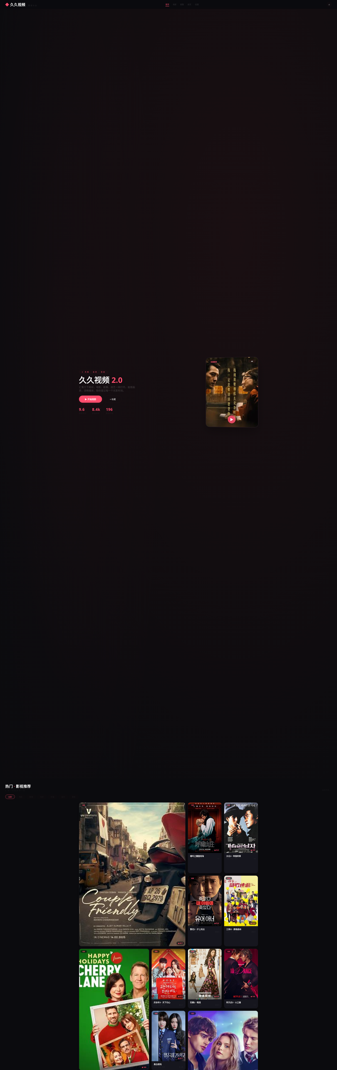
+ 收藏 (113, 399)
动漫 (197, 4)
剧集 (182, 4)
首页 (167, 4)
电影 (175, 4)
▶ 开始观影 (90, 399)
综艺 (189, 4)
